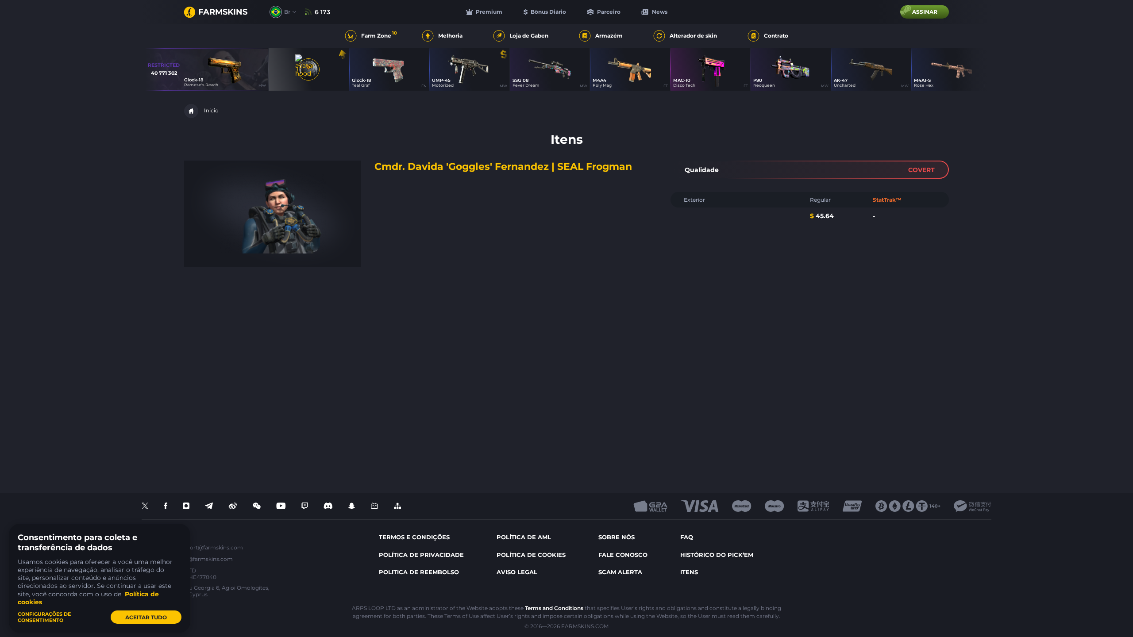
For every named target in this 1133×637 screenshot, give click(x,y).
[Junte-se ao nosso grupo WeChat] (257, 506)
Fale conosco (622, 554)
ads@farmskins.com (205, 559)
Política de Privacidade (421, 554)
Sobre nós (616, 537)
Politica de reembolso (419, 572)
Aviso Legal (517, 572)
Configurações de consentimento (44, 617)
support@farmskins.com (210, 547)
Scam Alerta (620, 572)
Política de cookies (531, 554)
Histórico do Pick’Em (716, 554)
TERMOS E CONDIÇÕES (414, 537)
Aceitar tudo (146, 617)
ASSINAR (924, 11)
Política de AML (524, 537)
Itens (689, 572)
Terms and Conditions (554, 608)
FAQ (686, 537)
